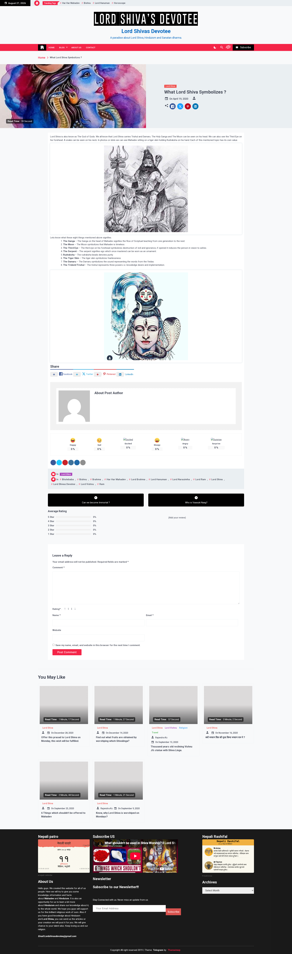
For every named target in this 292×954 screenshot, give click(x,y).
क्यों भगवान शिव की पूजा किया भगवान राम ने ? (225, 737)
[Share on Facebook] (53, 462)
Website (56, 630)
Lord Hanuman (102, 3)
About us (76, 47)
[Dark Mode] (214, 47)
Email (149, 615)
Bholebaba (68, 479)
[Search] (221, 47)
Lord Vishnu (87, 484)
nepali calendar (45, 875)
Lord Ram (200, 479)
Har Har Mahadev (71, 3)
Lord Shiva (170, 86)
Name (56, 615)
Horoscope (119, 3)
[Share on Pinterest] (65, 462)
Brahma (96, 479)
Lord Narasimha (181, 479)
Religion (183, 728)
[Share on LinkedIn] (71, 462)
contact (90, 47)
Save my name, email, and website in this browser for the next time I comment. (98, 645)
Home (52, 47)
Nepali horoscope (207, 876)
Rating (56, 609)
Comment (58, 567)
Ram (101, 484)
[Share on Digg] (77, 462)
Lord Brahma (138, 479)
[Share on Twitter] (59, 462)
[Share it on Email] (83, 462)
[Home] (42, 47)
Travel (155, 732)
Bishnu (87, 3)
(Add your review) (177, 517)
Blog (61, 47)
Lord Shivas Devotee (146, 31)
